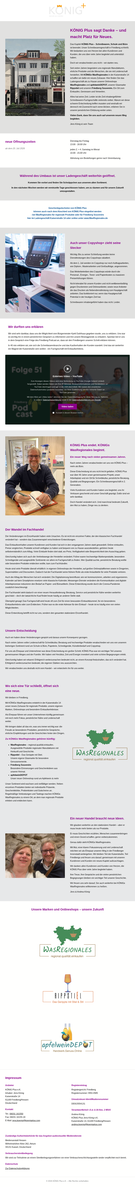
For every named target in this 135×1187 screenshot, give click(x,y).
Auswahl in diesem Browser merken (69, 413)
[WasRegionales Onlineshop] (67, 940)
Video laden (67, 406)
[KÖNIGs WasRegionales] (100, 744)
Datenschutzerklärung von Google (86, 400)
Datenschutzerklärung (52, 400)
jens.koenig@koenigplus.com (26, 1120)
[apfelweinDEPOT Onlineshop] (67, 1037)
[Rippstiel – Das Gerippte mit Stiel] (67, 989)
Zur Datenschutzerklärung (17, 1168)
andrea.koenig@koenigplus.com (86, 1124)
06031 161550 (16, 1114)
